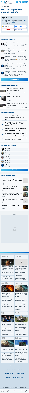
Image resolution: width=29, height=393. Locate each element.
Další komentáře (14, 79)
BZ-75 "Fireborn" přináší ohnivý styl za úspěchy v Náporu (20, 329)
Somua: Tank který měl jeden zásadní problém (20, 323)
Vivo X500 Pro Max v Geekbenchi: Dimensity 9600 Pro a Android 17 (20, 360)
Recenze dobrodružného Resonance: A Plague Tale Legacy (12, 187)
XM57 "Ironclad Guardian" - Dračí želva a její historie (21, 334)
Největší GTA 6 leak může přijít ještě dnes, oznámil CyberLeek (7, 268)
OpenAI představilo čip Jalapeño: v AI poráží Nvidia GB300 (6, 301)
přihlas (24, 20)
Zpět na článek (6, 6)
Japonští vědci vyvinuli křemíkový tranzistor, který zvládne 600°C (6, 295)
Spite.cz (4, 190)
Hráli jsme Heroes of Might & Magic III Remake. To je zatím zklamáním (21, 301)
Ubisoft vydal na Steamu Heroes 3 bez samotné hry (7, 359)
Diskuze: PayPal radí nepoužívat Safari (11, 10)
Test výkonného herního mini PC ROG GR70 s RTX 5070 (6, 306)
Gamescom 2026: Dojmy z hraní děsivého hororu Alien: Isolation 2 (11, 206)
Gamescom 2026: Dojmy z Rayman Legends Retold (21, 279)
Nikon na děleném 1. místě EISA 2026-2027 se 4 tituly (21, 348)
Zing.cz (3, 196)
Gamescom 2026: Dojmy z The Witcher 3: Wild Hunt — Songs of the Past (12, 180)
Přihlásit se (25, 2)
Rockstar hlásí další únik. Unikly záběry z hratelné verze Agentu (7, 278)
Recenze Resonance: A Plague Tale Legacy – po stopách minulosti (12, 193)
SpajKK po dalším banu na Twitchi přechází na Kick (7, 273)
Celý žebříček (14, 169)
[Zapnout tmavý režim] (20, 2)
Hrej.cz (3, 184)
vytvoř (13, 21)
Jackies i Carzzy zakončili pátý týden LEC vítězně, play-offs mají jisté (7, 324)
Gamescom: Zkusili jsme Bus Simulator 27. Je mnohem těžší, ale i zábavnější (21, 307)
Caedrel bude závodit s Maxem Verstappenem (6, 329)
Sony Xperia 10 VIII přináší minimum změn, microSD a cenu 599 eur (21, 354)
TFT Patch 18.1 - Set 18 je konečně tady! (7, 334)
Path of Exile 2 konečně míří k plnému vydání (12, 200)
